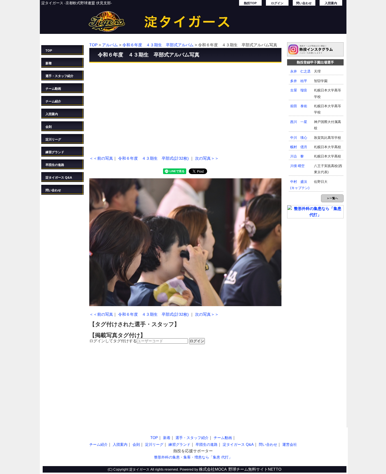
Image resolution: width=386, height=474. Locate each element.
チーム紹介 (53, 101)
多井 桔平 (298, 81)
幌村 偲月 (298, 147)
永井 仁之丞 (300, 71)
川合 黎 (297, 156)
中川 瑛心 (298, 138)
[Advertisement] (185, 107)
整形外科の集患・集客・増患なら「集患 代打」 (193, 457)
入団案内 (331, 3)
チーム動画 (53, 88)
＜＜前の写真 (101, 158)
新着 (48, 63)
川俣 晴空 (297, 166)
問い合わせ (304, 3)
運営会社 (289, 444)
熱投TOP (250, 3)
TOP (48, 50)
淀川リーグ (53, 139)
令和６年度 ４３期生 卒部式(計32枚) (153, 158)
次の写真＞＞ (207, 158)
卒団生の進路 (54, 164)
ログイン (277, 3)
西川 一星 (298, 122)
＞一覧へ (332, 198)
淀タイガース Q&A (58, 177)
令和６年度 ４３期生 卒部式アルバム (158, 45)
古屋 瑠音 (298, 90)
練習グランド (54, 152)
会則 (48, 126)
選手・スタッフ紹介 (59, 76)
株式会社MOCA (213, 469)
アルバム (110, 45)
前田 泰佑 (298, 106)
